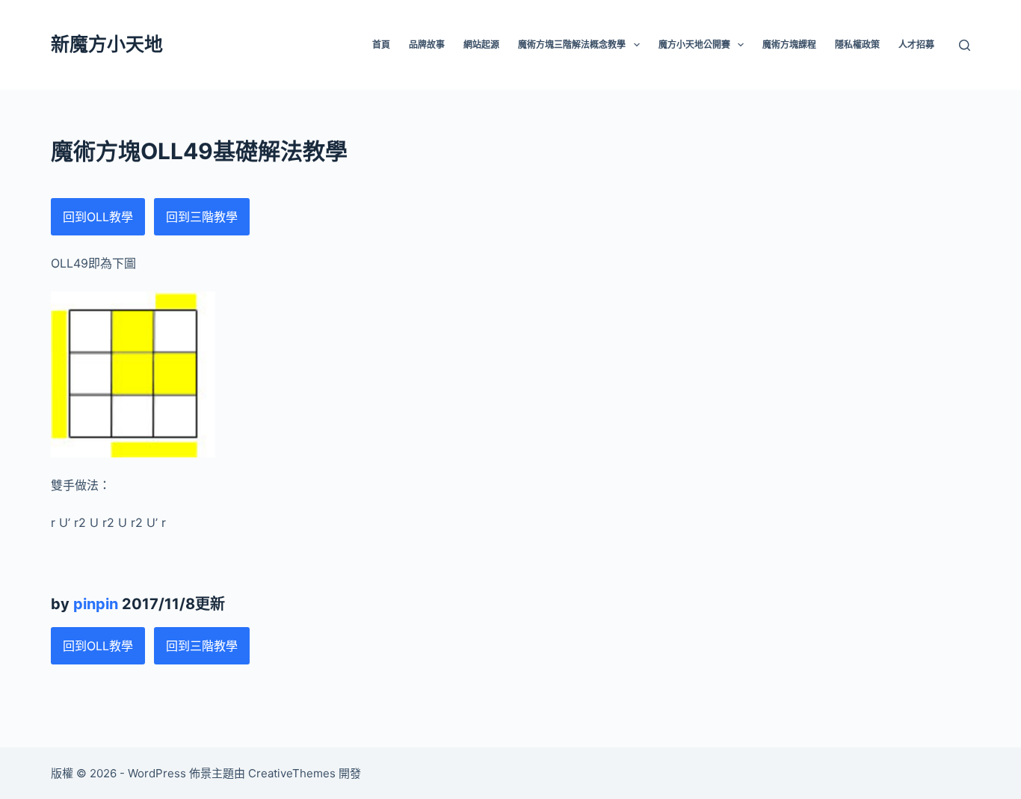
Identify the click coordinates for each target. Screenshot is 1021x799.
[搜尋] (964, 45)
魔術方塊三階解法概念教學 (572, 44)
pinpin (95, 604)
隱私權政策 (857, 44)
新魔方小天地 (107, 44)
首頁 (381, 44)
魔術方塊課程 (789, 44)
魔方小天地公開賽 (694, 44)
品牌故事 (427, 44)
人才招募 (916, 44)
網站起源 (481, 44)
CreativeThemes (292, 773)
